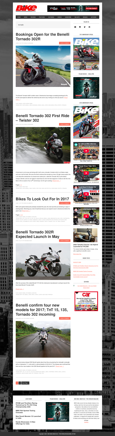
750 (34, 218)
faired (39, 105)
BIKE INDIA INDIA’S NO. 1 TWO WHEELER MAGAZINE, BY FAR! (61, 434)
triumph (50, 221)
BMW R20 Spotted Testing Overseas (82, 271)
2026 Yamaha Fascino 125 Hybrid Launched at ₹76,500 (85, 245)
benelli (27, 105)
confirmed (51, 371)
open (55, 105)
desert (17, 219)
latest (46, 105)
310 (30, 218)
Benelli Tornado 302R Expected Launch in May (37, 234)
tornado (64, 105)
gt (28, 219)
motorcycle (48, 188)
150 (27, 371)
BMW (52, 218)
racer (17, 221)
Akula (37, 218)
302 (28, 218)
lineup (23, 373)
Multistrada (54, 219)
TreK (40, 373)
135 (23, 371)
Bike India (26, 8)
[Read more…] (56, 181)
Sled (30, 221)
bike (31, 105)
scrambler (26, 221)
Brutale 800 (56, 218)
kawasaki (35, 219)
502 (32, 218)
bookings (34, 105)
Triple (46, 221)
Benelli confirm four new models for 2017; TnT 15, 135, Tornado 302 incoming (42, 309)
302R (24, 105)
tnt (32, 373)
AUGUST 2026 (77, 262)
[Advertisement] (85, 324)
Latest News (26, 103)
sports (59, 105)
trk (54, 221)
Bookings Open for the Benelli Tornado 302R (42, 36)
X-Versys (62, 221)
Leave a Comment (64, 43)
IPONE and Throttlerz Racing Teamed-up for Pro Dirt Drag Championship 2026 (26, 405)
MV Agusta (61, 219)
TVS (56, 221)
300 (26, 218)
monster (48, 219)
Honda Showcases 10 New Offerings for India (25, 423)
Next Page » (25, 383)
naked (26, 373)
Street (34, 221)
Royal (21, 221)
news (52, 105)
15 (25, 371)
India (43, 105)
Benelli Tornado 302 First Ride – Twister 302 (42, 118)
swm (38, 221)
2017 (24, 218)
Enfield (26, 219)
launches (18, 373)
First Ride (25, 186)
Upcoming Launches (31, 216)
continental (66, 218)
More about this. (77, 254)
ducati (21, 219)
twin (59, 221)
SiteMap (86, 422)
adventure (38, 371)
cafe (61, 218)
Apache (41, 218)
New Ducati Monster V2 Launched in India (28, 417)
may (44, 294)
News (30, 103)
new (49, 105)
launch (44, 219)
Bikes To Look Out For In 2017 (42, 198)
